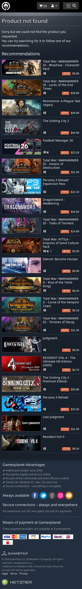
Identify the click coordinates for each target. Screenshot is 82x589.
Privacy (23, 573)
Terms (13, 573)
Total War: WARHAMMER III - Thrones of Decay (61, 320)
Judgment (50, 338)
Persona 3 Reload (55, 397)
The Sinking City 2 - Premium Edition (57, 379)
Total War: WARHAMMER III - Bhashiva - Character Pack (61, 65)
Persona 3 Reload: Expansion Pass (56, 182)
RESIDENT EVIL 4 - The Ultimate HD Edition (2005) (59, 361)
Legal (5, 573)
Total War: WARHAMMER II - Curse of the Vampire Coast (61, 302)
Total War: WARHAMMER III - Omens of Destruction (61, 164)
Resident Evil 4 (53, 437)
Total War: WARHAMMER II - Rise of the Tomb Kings (61, 282)
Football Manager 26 (58, 140)
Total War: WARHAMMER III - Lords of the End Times (61, 85)
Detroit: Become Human (60, 259)
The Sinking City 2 (56, 121)
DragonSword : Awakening (54, 201)
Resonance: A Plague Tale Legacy (61, 103)
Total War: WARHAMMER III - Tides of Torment (61, 221)
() (44, 6)
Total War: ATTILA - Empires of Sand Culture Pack (61, 243)
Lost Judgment (53, 417)
